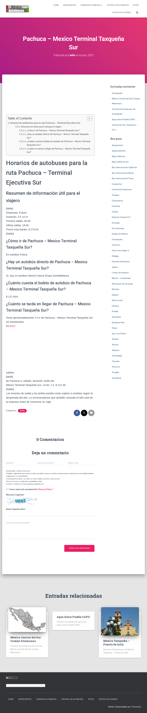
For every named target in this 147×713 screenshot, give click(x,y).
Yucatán (115, 372)
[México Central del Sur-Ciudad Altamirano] (27, 619)
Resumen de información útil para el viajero (41, 126)
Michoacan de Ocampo (122, 284)
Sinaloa (115, 339)
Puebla (115, 311)
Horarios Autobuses (91, 5)
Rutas (136, 5)
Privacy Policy (45, 489)
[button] (101, 5)
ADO (12, 326)
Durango (116, 223)
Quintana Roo (118, 322)
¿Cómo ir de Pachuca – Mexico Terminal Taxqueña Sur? (53, 130)
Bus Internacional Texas (123, 178)
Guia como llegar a (120, 250)
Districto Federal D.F (121, 217)
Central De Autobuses (118, 5)
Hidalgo (115, 256)
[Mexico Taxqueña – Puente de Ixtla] (120, 621)
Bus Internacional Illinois (123, 173)
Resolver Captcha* (15, 495)
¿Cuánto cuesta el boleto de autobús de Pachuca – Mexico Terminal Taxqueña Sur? (58, 143)
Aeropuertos (69, 5)
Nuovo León (117, 300)
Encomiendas (118, 228)
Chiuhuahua (117, 200)
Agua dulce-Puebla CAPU (123, 119)
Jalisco (115, 267)
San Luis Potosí (119, 333)
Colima (115, 212)
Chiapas (115, 195)
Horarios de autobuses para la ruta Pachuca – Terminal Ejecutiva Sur (45, 123)
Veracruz (116, 367)
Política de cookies (121, 12)
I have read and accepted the (31, 489)
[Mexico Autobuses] (17, 8)
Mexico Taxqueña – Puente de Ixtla (116, 642)
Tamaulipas (117, 355)
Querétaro (116, 317)
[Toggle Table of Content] (88, 118)
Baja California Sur (120, 162)
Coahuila (116, 206)
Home (56, 5)
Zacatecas (116, 378)
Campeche (117, 184)
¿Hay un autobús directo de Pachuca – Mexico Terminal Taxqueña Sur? (58, 136)
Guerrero (116, 245)
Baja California (118, 156)
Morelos (115, 289)
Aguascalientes (119, 151)
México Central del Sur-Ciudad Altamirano (26, 639)
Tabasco (115, 350)
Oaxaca (115, 306)
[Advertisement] (50, 99)
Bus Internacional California (124, 167)
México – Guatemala (121, 278)
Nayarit (115, 295)
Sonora (115, 344)
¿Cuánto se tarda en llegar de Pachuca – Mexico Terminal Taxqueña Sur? (58, 150)
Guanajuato (117, 93)
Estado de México (120, 234)
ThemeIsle (136, 707)
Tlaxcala (115, 361)
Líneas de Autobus (120, 272)
